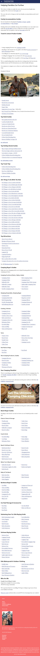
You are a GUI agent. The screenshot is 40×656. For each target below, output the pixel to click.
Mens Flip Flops (6, 454)
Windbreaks (5, 364)
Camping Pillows (26, 300)
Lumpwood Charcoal (27, 326)
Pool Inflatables (25, 517)
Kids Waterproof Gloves (28, 568)
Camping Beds (5, 295)
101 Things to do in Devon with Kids (11, 206)
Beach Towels (25, 447)
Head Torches (5, 360)
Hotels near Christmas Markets (10, 130)
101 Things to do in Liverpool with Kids (12, 202)
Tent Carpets (25, 286)
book (16, 10)
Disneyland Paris (6, 247)
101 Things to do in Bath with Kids (10, 197)
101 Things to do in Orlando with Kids (11, 233)
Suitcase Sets (5, 546)
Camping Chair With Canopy (29, 282)
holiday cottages (22, 21)
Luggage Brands (6, 537)
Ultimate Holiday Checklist (9, 173)
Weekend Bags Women (27, 546)
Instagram (4, 637)
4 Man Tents (25, 340)
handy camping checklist (9, 374)
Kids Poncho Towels (7, 458)
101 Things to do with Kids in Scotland (11, 189)
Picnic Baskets (25, 438)
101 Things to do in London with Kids (11, 182)
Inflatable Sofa (5, 282)
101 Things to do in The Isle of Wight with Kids (13, 213)
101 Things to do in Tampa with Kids (11, 230)
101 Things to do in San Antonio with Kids (12, 217)
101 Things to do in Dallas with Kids (11, 222)
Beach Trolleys (5, 429)
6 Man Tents (5, 342)
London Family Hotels (7, 121)
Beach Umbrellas (26, 427)
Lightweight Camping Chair (29, 284)
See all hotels (4, 142)
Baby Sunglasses (6, 477)
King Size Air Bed (26, 297)
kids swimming (5, 51)
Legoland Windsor (6, 254)
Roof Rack (24, 350)
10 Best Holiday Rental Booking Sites (11, 155)
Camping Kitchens (26, 315)
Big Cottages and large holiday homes (11, 148)
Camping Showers (6, 358)
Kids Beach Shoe (6, 447)
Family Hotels (5, 100)
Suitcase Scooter (6, 552)
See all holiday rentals (7, 160)
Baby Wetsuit (25, 526)
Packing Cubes (25, 557)
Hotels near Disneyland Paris (9, 128)
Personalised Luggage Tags (28, 541)
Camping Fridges (26, 311)
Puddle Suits (5, 564)
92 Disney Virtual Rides (7, 113)
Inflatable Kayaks (6, 464)
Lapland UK (5, 252)
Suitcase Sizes (5, 535)
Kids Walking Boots (7, 573)
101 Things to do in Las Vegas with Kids (11, 215)
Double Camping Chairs (8, 288)
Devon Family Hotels (7, 135)
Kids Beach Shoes (26, 523)
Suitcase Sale (25, 544)
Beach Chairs (5, 425)
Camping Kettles (26, 313)
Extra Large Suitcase (27, 552)
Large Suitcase (5, 541)
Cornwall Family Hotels (8, 132)
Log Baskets (25, 498)
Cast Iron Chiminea (27, 489)
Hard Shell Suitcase (7, 550)
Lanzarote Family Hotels (8, 124)
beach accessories (31, 49)
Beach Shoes (25, 450)
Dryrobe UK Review (7, 452)
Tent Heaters (25, 288)
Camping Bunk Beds (7, 297)
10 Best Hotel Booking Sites (9, 137)
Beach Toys (24, 464)
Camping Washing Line (27, 360)
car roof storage (24, 53)
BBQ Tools (24, 328)
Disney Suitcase (6, 557)
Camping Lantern (26, 358)
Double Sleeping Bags (7, 302)
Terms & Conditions (6, 604)
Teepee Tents (5, 335)
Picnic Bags (24, 436)
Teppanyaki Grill (26, 494)
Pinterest (4, 636)
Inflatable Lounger (6, 284)
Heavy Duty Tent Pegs (27, 337)
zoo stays (22, 30)
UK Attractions (8, 264)
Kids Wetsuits (5, 456)
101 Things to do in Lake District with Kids (12, 208)
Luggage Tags (25, 539)
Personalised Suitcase (7, 548)
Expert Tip (4, 107)
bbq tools (33, 58)
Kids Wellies (25, 566)
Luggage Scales (6, 539)
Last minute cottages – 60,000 (9, 153)
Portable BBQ (5, 492)
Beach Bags (24, 429)
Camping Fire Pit (26, 322)
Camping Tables (6, 280)
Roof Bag (4, 350)
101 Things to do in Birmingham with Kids (12, 195)
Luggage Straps (25, 550)
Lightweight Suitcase (7, 555)
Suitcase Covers (26, 555)
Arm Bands (5, 521)
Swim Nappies (5, 479)
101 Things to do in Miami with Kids (11, 228)
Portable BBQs (5, 324)
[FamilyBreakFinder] (9, 1)
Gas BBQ (4, 485)
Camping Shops (26, 364)
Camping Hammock (27, 302)
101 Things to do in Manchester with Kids (12, 193)
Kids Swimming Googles (8, 517)
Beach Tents (5, 337)
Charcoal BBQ (5, 326)
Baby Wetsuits (25, 475)
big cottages (15, 23)
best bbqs (25, 58)
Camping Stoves (6, 311)
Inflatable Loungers (7, 427)
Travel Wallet (25, 548)
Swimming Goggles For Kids (9, 466)
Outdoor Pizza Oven (7, 315)
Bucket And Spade (26, 466)
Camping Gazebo (26, 342)
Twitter (3, 639)
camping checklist (21, 47)
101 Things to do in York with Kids (10, 191)
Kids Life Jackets (26, 456)
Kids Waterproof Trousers (8, 566)
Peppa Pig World (6, 256)
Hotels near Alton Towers (8, 126)
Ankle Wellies (25, 573)
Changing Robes (26, 452)
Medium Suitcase (26, 537)
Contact (3, 602)
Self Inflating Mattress (7, 304)
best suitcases (28, 55)
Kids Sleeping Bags (6, 300)
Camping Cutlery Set (7, 320)
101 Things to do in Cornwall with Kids (11, 204)
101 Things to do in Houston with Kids (11, 224)
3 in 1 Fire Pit (5, 496)
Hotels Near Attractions (8, 102)
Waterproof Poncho (7, 367)
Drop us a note (5, 592)
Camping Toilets (26, 362)
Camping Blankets (26, 295)
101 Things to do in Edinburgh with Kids (12, 184)
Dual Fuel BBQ (5, 489)
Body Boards (5, 469)
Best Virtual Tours (6, 111)
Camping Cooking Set (27, 320)
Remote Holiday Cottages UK (9, 139)
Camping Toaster (6, 313)
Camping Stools (26, 280)
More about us (12, 628)
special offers (9, 28)
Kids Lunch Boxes (6, 317)
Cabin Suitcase (25, 535)
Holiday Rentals (6, 104)
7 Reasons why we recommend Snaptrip (12, 157)
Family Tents (5, 340)
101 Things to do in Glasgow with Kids (11, 187)
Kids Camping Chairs (27, 277)
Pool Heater (25, 521)
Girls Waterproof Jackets (28, 564)
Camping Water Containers (28, 324)
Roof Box (4, 352)
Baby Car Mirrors (26, 507)
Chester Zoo (5, 245)
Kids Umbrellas (6, 568)
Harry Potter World (7, 250)
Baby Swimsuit (25, 477)
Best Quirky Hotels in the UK (9, 119)
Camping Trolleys (6, 362)
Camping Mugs (25, 317)
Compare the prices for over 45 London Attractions (15, 261)
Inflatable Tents (25, 335)
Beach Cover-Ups (6, 450)
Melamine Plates (6, 322)
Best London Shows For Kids (9, 258)
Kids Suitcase (5, 544)
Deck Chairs (25, 425)
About (3, 601)
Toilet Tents (5, 344)
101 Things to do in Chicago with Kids (11, 219)
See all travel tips (5, 176)
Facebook (4, 635)
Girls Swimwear (26, 454)
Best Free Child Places (7, 171)
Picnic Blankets (25, 441)
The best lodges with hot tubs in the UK (12, 150)
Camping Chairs (6, 277)
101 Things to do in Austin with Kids (11, 226)
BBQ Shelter (25, 487)
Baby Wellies (5, 570)
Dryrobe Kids (25, 528)
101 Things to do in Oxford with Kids (11, 200)
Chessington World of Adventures (10, 243)
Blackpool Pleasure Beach (8, 241)
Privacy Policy (5, 605)
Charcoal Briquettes (7, 328)
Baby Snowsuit (25, 570)
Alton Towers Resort (7, 239)
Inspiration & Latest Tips (8, 109)
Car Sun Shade (25, 505)
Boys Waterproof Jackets (8, 575)
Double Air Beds (26, 304)
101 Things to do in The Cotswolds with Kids (13, 211)
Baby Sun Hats (5, 475)
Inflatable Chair (6, 286)
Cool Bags (4, 438)
